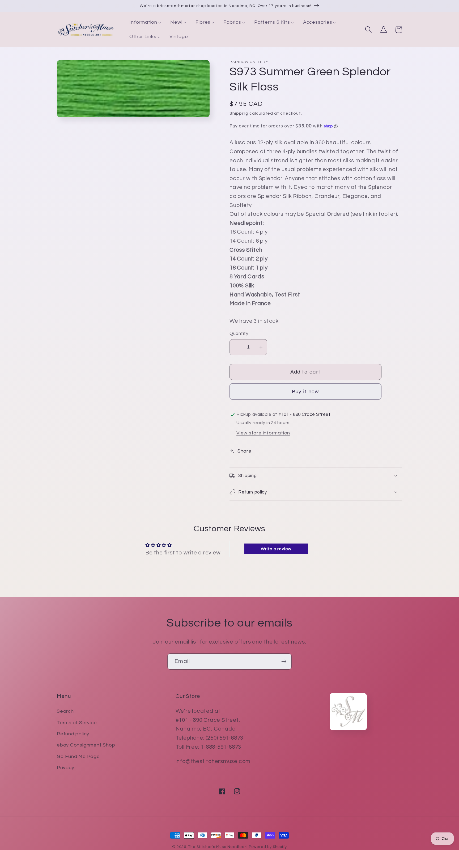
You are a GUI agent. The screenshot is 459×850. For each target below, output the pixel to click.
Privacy (65, 767)
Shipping (239, 113)
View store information (263, 433)
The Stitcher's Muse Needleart (218, 847)
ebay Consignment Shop (86, 745)
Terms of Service (77, 722)
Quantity (239, 333)
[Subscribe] (283, 661)
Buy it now (305, 391)
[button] (368, 29)
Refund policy (73, 733)
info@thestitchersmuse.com (213, 761)
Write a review (276, 549)
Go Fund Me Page (78, 756)
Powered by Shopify (268, 847)
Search (65, 711)
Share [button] (244, 451)
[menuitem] (145, 22)
